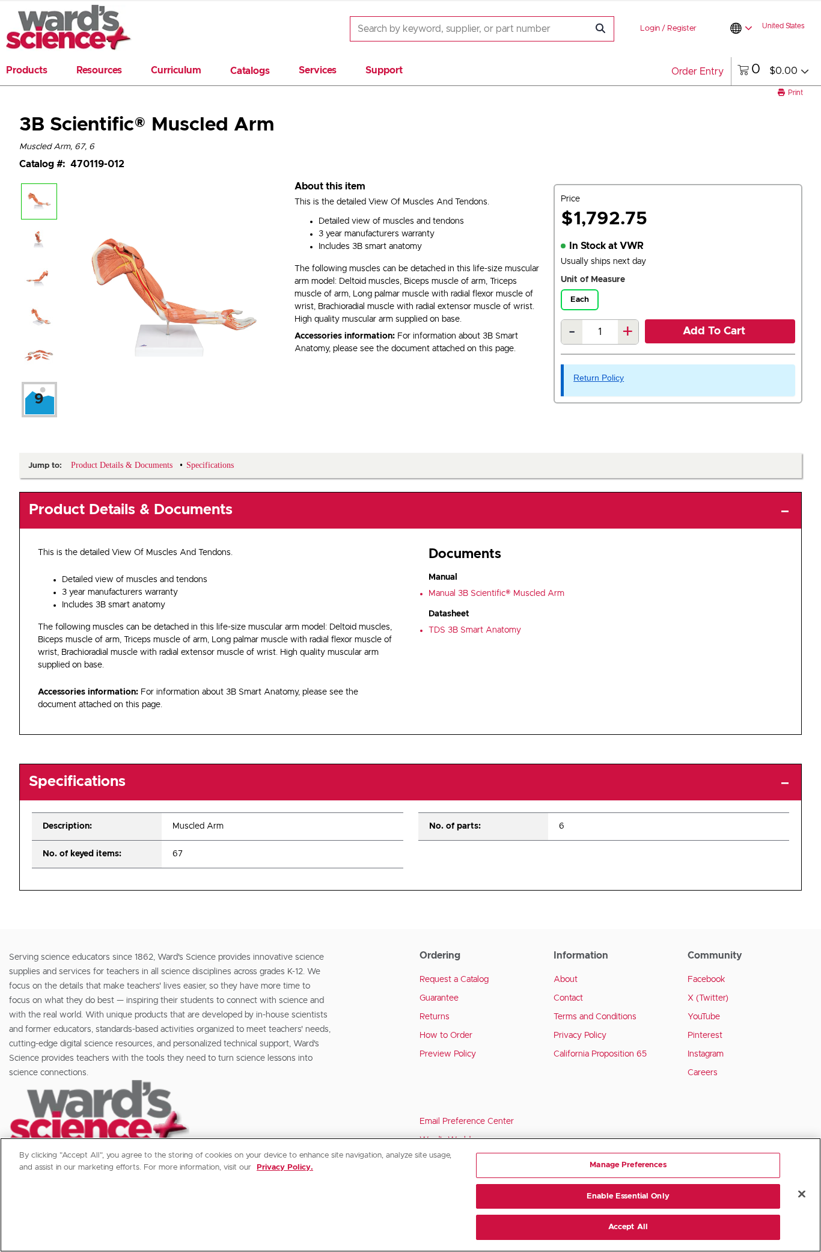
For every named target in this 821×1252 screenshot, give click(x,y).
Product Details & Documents (131, 510)
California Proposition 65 (600, 1054)
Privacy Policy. (285, 1167)
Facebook (706, 979)
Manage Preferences (628, 1165)
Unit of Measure (593, 279)
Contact (568, 998)
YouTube (704, 1017)
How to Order (446, 1035)
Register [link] (682, 28)
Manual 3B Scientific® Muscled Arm (496, 593)
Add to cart (714, 331)
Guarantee (439, 998)
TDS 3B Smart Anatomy (475, 630)
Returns (435, 1017)
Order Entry (697, 71)
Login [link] (650, 28)
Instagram (706, 1054)
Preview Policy (448, 1054)
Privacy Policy (580, 1035)
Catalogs (250, 71)
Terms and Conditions (595, 1017)
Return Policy (598, 377)
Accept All (628, 1227)
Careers (703, 1073)
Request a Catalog (454, 979)
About (566, 979)
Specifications (77, 782)
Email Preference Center (467, 1121)
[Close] (802, 1194)
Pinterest (705, 1035)
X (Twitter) (708, 998)
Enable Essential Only (628, 1196)
